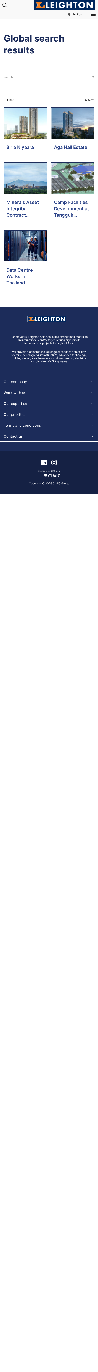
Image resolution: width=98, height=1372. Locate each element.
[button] (78, 14)
